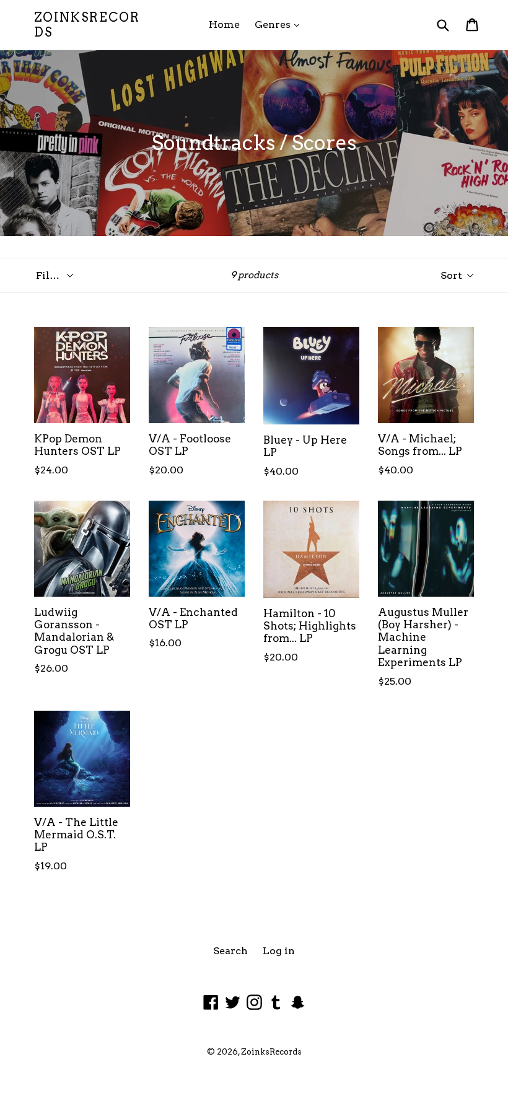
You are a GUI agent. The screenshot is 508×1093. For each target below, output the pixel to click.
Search (230, 951)
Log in (279, 951)
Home (224, 24)
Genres (280, 24)
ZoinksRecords (87, 25)
